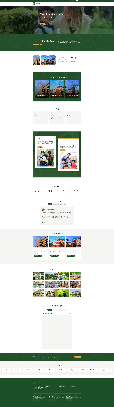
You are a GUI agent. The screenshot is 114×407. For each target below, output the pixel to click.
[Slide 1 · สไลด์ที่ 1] (41, 27)
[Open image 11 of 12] (63, 293)
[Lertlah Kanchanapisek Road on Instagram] (54, 400)
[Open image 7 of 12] (63, 284)
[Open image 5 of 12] (38, 284)
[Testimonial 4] (44, 222)
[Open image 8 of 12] (75, 284)
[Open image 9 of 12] (38, 293)
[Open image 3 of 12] (63, 276)
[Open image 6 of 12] (51, 284)
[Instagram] (74, 1)
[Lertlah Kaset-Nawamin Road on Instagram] (71, 400)
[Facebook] (71, 1)
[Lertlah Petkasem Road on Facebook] (33, 400)
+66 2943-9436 (69, 252)
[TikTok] (72, 1)
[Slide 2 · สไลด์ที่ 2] (43, 27)
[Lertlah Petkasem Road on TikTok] (36, 400)
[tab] (49, 310)
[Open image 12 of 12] (75, 293)
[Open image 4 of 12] (75, 276)
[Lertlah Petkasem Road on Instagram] (38, 400)
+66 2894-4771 (52, 252)
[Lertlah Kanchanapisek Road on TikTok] (52, 400)
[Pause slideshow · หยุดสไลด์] (47, 27)
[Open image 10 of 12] (51, 293)
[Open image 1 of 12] (38, 276)
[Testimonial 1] (42, 222)
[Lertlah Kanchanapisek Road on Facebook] (50, 400)
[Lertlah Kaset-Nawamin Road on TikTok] (69, 400)
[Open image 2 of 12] (51, 276)
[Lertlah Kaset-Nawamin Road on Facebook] (66, 400)
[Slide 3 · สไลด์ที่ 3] (45, 27)
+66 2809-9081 (36, 253)
